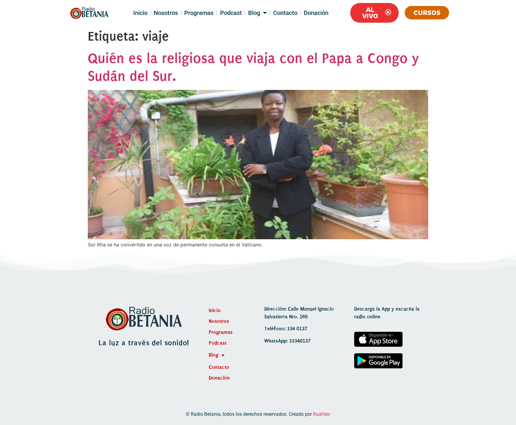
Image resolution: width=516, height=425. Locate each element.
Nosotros (166, 12)
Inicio (140, 12)
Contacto (285, 12)
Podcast (231, 12)
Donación (316, 12)
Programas (199, 12)
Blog (254, 12)
